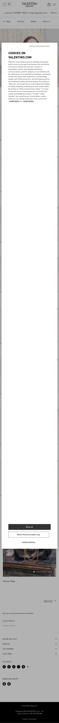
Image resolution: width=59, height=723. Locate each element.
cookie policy (14, 101)
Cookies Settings (28, 542)
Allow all (29, 527)
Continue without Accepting (39, 46)
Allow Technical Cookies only (28, 535)
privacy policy (28, 101)
